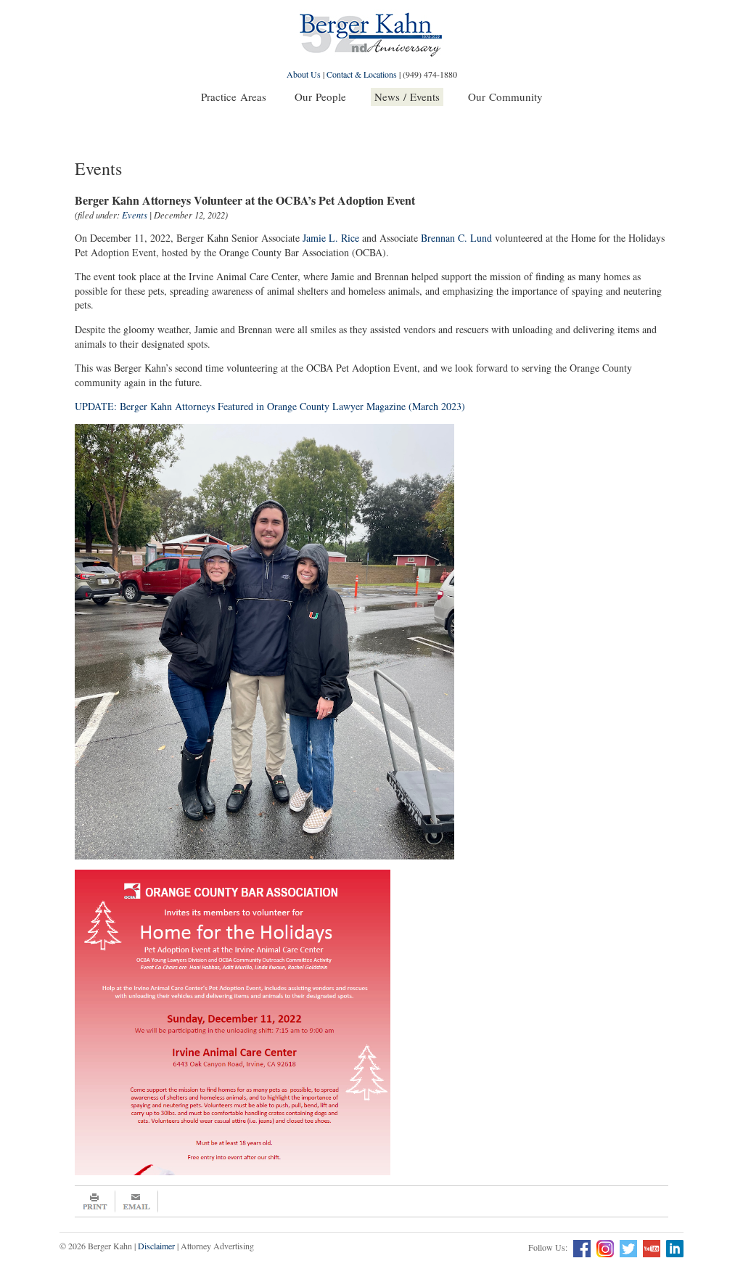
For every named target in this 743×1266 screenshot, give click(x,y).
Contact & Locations (362, 74)
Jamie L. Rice (331, 238)
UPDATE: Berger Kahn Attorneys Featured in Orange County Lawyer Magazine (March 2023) (270, 406)
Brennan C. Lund (456, 238)
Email (136, 1201)
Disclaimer (156, 1245)
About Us (304, 74)
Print (95, 1201)
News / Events (407, 96)
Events (134, 215)
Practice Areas (233, 96)
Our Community (505, 96)
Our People (320, 96)
